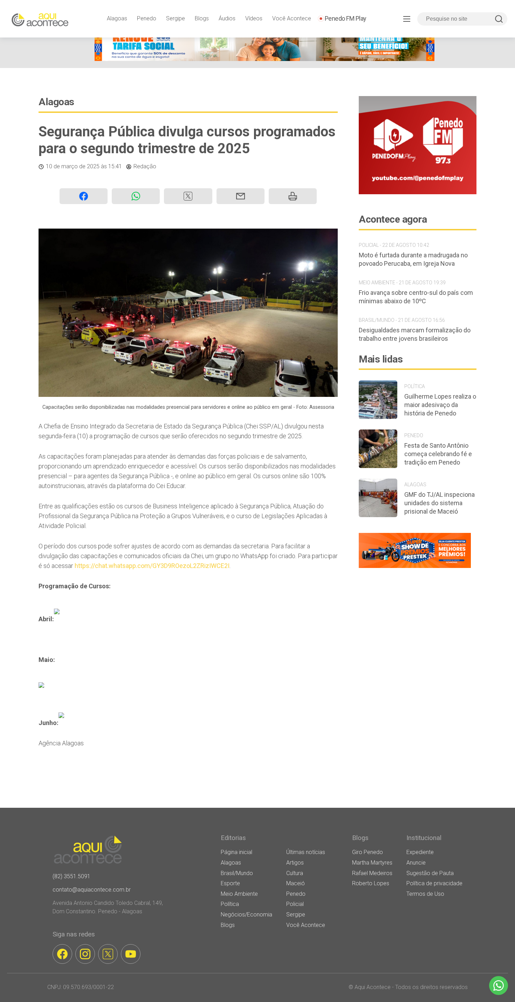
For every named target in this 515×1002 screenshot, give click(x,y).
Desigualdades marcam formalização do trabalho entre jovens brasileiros (415, 334)
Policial (295, 904)
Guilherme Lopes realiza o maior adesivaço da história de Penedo (440, 405)
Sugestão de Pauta (430, 873)
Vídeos (253, 18)
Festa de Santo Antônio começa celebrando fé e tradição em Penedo (438, 454)
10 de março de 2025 (72, 166)
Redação (144, 166)
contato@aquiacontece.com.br (92, 889)
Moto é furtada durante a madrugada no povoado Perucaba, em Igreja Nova (413, 259)
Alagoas (117, 18)
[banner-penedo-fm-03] (417, 192)
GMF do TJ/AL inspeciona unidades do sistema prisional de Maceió (439, 503)
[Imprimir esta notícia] (293, 196)
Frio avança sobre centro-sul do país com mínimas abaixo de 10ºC (416, 297)
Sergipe (175, 18)
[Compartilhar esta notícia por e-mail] (241, 196)
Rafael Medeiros (372, 873)
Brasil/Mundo (237, 873)
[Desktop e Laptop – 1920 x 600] (415, 567)
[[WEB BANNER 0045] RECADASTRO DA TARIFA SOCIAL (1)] (264, 59)
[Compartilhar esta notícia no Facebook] (84, 196)
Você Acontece (291, 18)
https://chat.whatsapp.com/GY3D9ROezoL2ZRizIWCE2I (152, 565)
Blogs (202, 18)
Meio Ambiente (239, 894)
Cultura (294, 873)
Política (230, 904)
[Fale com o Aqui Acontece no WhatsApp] (498, 985)
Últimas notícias (305, 852)
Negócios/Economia (246, 914)
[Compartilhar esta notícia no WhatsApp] (136, 196)
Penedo (146, 18)
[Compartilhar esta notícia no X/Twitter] (188, 196)
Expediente (420, 852)
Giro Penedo (367, 852)
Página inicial (236, 852)
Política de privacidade (434, 883)
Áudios (227, 18)
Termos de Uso (425, 894)
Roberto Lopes (370, 883)
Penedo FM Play (345, 18)
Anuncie (416, 862)
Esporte (230, 883)
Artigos (295, 862)
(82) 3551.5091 (71, 876)
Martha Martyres (372, 862)
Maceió (295, 883)
